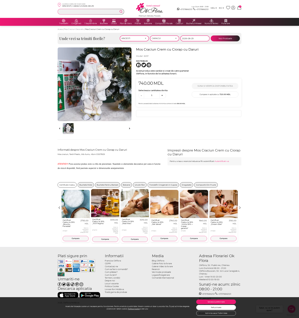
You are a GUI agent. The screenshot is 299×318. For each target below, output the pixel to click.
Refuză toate (216, 307)
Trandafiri (63, 23)
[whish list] (228, 9)
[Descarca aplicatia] (68, 295)
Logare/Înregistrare (161, 275)
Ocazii (114, 23)
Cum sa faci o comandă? (116, 269)
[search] (121, 11)
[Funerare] (226, 20)
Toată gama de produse (116, 292)
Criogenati (76, 23)
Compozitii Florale (164, 23)
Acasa (60, 29)
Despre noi (110, 280)
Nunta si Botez (211, 23)
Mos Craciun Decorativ (74, 29)
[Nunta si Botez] (211, 20)
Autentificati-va (222, 161)
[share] (138, 65)
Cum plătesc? (111, 272)
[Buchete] (104, 20)
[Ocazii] (114, 20)
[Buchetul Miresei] (194, 20)
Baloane (148, 23)
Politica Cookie (134, 309)
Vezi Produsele (225, 38)
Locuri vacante (112, 283)
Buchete (104, 23)
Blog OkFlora (158, 261)
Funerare (225, 23)
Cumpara (75, 238)
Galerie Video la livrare (162, 266)
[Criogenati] (76, 20)
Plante (138, 23)
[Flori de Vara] (126, 20)
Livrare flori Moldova (114, 289)
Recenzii (156, 269)
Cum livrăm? (111, 275)
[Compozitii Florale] (164, 20)
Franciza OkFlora (113, 261)
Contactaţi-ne (111, 266)
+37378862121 (186, 9)
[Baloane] (148, 20)
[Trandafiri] (63, 20)
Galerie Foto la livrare (162, 263)
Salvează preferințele (216, 302)
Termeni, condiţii (112, 278)
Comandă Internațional (163, 278)
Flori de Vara (126, 23)
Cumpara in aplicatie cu (215, 94)
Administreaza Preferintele (216, 313)
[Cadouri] (179, 20)
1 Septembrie (90, 23)
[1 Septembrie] (90, 20)
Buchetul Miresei (194, 23)
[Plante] (138, 20)
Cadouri (179, 23)
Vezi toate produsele (161, 272)
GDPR (108, 263)
